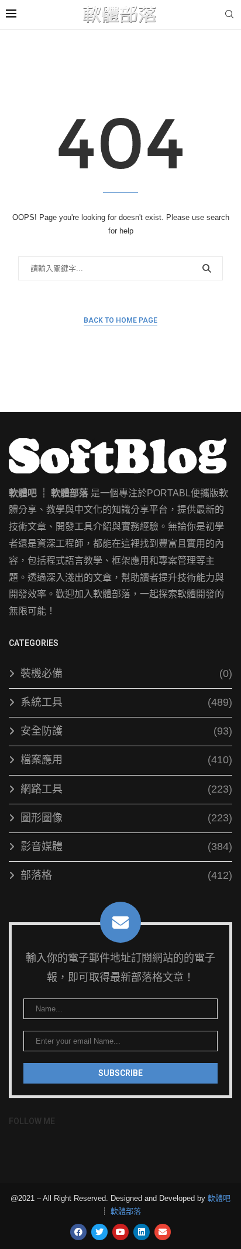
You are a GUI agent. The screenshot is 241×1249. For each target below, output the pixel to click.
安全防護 (126, 731)
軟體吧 (219, 1198)
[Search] (229, 14)
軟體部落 (126, 1211)
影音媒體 (126, 846)
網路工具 (126, 789)
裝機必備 (126, 673)
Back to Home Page (120, 320)
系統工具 (126, 702)
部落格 (126, 875)
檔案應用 (126, 760)
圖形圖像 (126, 818)
